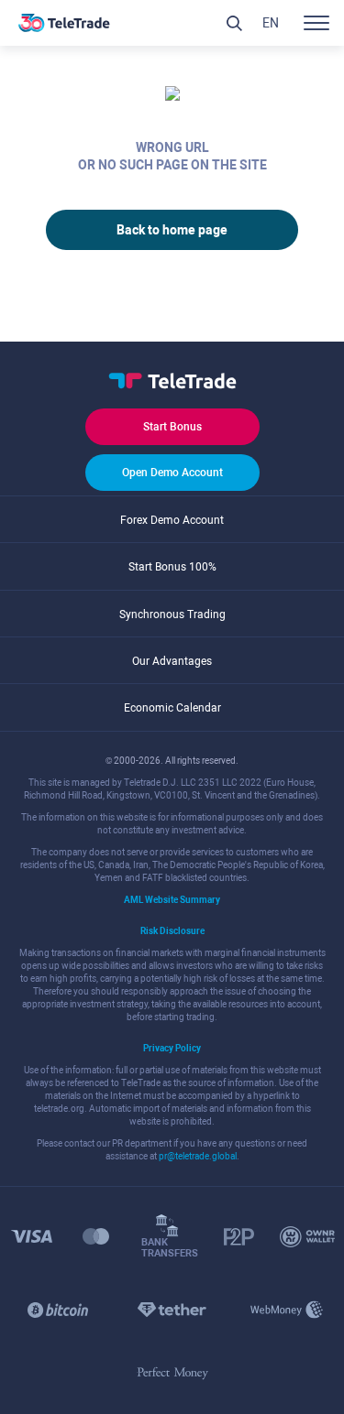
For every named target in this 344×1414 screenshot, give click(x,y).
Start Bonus (172, 426)
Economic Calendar (172, 708)
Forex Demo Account (172, 520)
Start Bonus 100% (172, 566)
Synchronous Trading (172, 614)
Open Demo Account (172, 472)
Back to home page (172, 230)
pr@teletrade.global (198, 1156)
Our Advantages (172, 661)
